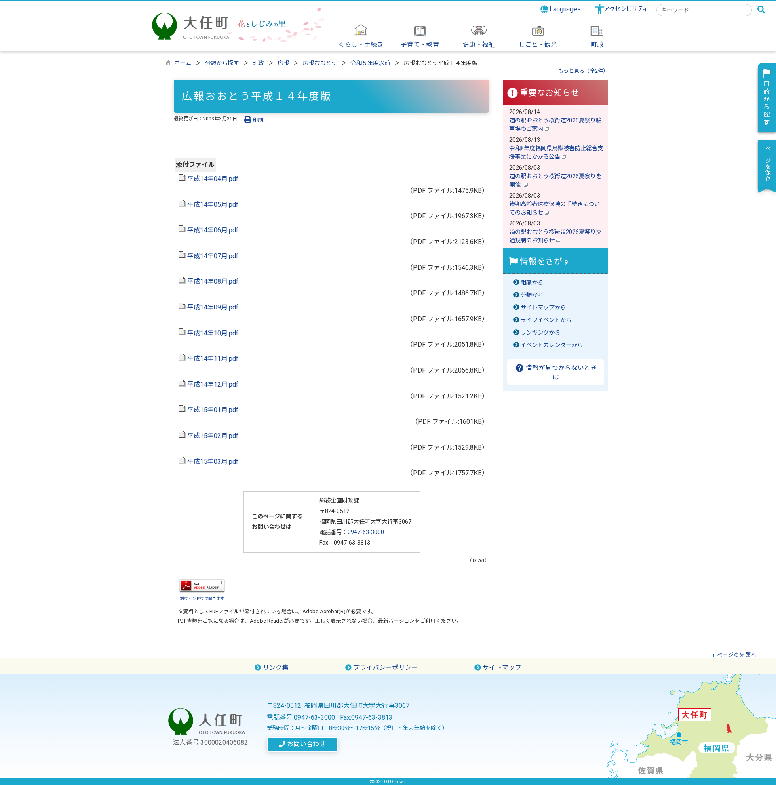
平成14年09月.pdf (212, 307)
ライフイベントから (546, 320)
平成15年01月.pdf (212, 410)
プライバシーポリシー (385, 667)
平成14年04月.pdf (212, 179)
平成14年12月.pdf (212, 384)
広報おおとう (320, 63)
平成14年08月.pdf (212, 281)
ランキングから (540, 332)
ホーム (182, 63)
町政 (258, 63)
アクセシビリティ (626, 9)
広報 (283, 63)
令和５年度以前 (370, 63)
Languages (564, 9)
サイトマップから (543, 307)
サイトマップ (501, 667)
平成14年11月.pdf (212, 358)
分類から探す (222, 63)
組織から (532, 282)
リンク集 (275, 667)
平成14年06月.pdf (212, 230)
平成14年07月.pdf (212, 256)
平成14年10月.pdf (212, 333)
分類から (532, 295)
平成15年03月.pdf (212, 461)
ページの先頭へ (737, 655)
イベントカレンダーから (552, 345)
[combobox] (704, 10)
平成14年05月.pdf (212, 204)
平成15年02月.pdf (212, 436)
